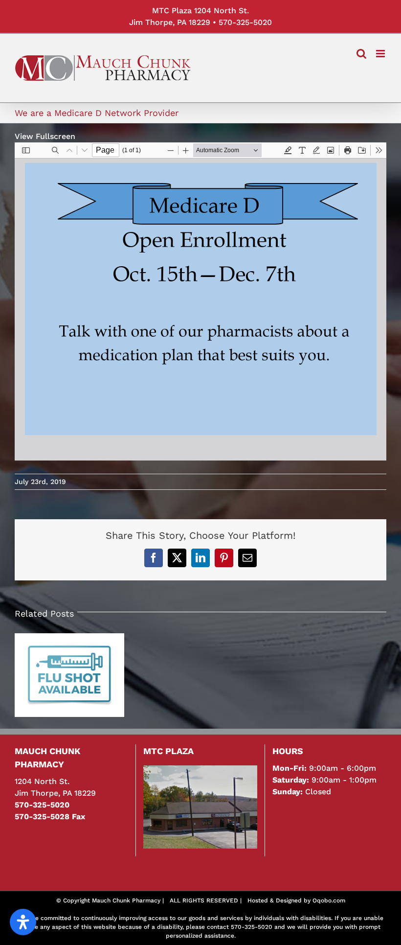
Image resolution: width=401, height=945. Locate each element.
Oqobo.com (328, 900)
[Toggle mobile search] (361, 53)
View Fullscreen (45, 136)
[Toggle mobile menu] (381, 53)
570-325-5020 (245, 22)
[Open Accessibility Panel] (23, 922)
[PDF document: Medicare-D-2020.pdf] (200, 301)
